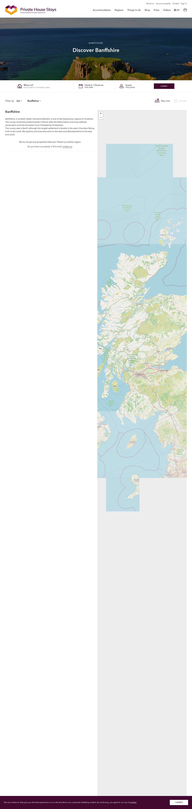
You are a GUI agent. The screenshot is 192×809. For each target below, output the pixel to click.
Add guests (130, 87)
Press (156, 10)
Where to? (28, 85)
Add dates (89, 87)
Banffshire (33, 100)
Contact (176, 4)
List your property (163, 4)
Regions (119, 10)
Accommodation (102, 10)
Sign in (184, 4)
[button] (101, 113)
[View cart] (185, 10)
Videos (167, 10)
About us (150, 4)
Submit (164, 86)
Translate (175, 23)
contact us (67, 146)
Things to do (134, 10)
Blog (147, 10)
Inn (18, 100)
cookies (133, 802)
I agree (179, 802)
